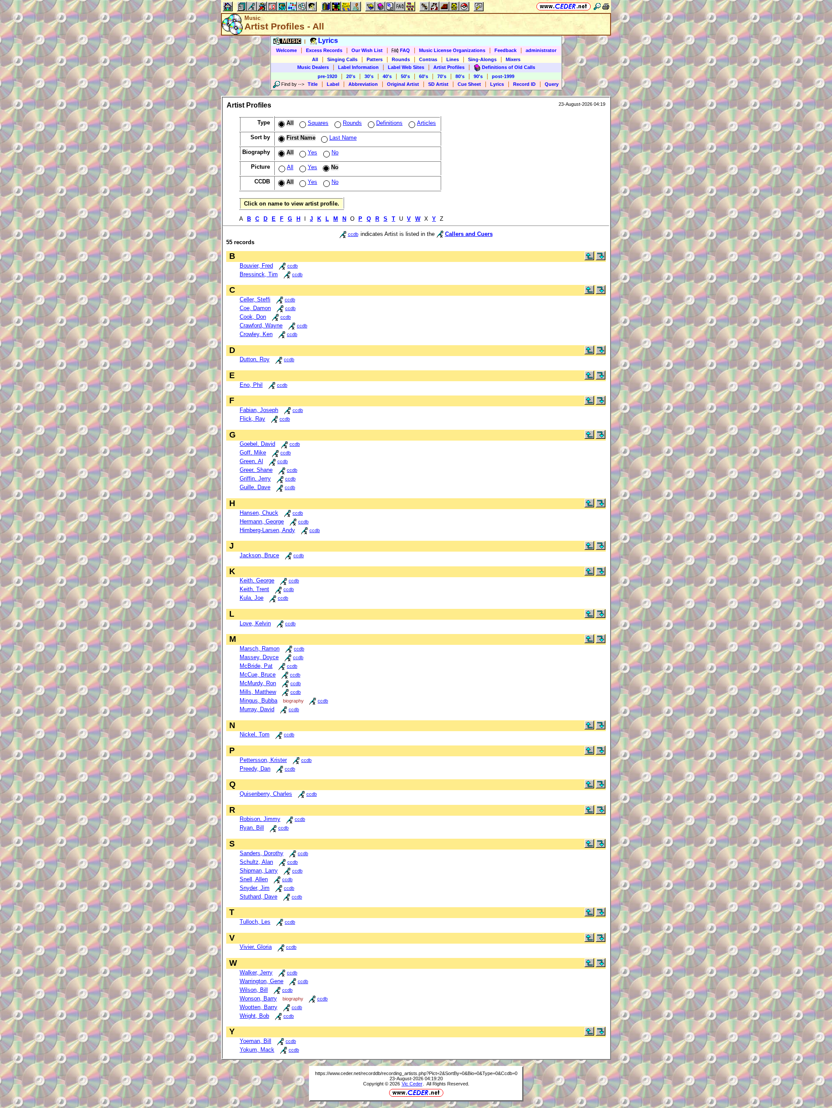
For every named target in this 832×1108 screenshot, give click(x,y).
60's (423, 76)
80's (460, 76)
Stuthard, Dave (258, 896)
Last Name (343, 137)
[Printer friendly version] (605, 6)
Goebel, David (257, 444)
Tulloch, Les (255, 921)
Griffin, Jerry (255, 478)
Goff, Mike (253, 452)
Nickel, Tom (255, 734)
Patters (375, 59)
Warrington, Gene (261, 981)
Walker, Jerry (256, 972)
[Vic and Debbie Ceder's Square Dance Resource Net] (563, 6)
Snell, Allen (254, 879)
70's (441, 76)
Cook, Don (253, 317)
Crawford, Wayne (261, 325)
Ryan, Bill (252, 827)
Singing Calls (342, 59)
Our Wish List (367, 50)
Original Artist (403, 84)
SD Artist (438, 84)
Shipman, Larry (259, 870)
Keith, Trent (254, 589)
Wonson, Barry (258, 998)
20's (350, 76)
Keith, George (257, 580)
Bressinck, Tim (259, 274)
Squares (318, 123)
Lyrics (497, 84)
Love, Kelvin (255, 623)
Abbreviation (363, 84)
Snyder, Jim (255, 888)
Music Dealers (313, 67)
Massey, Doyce (259, 657)
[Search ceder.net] (597, 6)
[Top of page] (589, 258)
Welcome (286, 50)
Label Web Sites (406, 67)
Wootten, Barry (258, 1007)
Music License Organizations (452, 50)
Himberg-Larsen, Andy (267, 530)
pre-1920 (327, 76)
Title (313, 84)
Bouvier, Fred (256, 265)
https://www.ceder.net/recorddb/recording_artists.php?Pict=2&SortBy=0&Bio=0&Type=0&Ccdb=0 (416, 1073)
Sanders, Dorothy (261, 853)
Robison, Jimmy (260, 819)
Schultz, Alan (256, 862)
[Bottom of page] (600, 258)
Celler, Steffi (255, 299)
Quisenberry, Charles (266, 794)
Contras (428, 59)
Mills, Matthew (258, 692)
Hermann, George (262, 521)
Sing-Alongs (482, 59)
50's (405, 76)
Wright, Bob (254, 1016)
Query (552, 84)
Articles (426, 123)
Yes (312, 152)
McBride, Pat (256, 666)
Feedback (505, 50)
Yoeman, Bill (255, 1041)
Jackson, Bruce (259, 555)
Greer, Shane (256, 470)
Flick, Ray (252, 418)
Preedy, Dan (255, 768)
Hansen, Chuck (259, 513)
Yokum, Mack (257, 1049)
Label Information (358, 67)
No (335, 152)
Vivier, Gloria (256, 947)
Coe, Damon (255, 308)
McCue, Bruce (258, 674)
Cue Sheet (469, 84)
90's (478, 76)
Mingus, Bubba (258, 700)
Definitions (389, 123)
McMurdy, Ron (258, 683)
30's (369, 76)
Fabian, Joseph (259, 410)
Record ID (524, 84)
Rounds (401, 59)
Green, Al (251, 461)
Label (333, 84)
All (315, 59)
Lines (452, 59)
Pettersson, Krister (263, 760)
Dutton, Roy (255, 359)
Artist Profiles (449, 67)
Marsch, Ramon (260, 648)
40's (387, 76)
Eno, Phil (251, 385)
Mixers (513, 59)
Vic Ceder (412, 1083)
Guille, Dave (255, 487)
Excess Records (324, 50)
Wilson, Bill (254, 990)
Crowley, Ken (256, 334)
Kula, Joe (251, 598)
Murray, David (257, 709)
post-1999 (503, 76)
